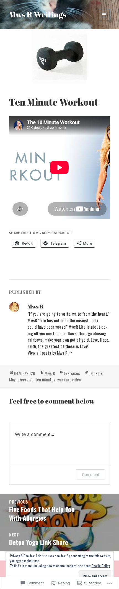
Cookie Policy (101, 565)
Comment (90, 474)
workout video (69, 379)
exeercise (25, 379)
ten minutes (45, 379)
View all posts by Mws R (48, 352)
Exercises (72, 373)
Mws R (50, 373)
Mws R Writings (37, 14)
